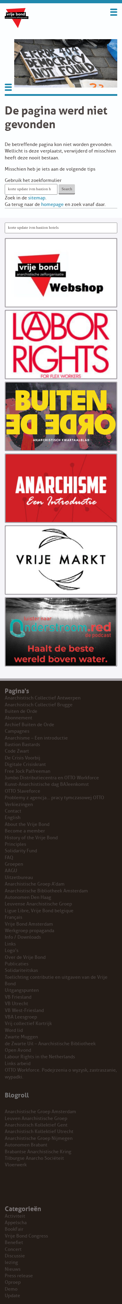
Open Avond (18, 1050)
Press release (19, 1276)
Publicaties (16, 964)
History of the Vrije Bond (31, 838)
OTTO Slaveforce (22, 791)
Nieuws (12, 1269)
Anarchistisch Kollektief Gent (36, 1125)
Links (10, 944)
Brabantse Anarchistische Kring (38, 1152)
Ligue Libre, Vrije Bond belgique (39, 911)
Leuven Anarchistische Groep (36, 1118)
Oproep (13, 1282)
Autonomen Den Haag (28, 897)
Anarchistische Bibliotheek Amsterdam (46, 891)
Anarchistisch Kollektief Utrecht (39, 1132)
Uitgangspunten (22, 990)
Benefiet (14, 1243)
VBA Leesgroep (21, 1017)
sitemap (36, 198)
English (12, 818)
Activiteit (15, 1216)
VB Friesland (18, 997)
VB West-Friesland (24, 1010)
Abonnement (18, 718)
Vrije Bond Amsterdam (29, 924)
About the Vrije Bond (27, 824)
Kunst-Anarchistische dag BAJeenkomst (47, 784)
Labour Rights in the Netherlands (40, 1057)
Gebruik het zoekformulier (33, 180)
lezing (11, 1262)
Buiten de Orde (21, 711)
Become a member (25, 831)
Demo (11, 1289)
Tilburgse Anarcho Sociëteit (34, 1158)
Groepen (14, 864)
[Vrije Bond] (16, 26)
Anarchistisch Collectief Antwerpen (43, 698)
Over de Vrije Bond (25, 957)
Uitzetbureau (19, 878)
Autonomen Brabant (26, 1145)
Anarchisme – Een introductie (36, 738)
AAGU (11, 871)
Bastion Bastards (22, 745)
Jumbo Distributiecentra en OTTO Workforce (52, 778)
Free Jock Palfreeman (27, 771)
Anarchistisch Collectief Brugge (39, 705)
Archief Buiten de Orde (29, 725)
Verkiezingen (19, 805)
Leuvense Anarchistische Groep (38, 904)
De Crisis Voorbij (22, 758)
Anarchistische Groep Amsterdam (40, 1112)
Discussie (15, 1256)
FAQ (9, 858)
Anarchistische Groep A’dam (35, 884)
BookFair (14, 1229)
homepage (52, 204)
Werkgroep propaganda (29, 931)
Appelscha (16, 1223)
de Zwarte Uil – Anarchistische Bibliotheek (50, 1044)
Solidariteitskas (21, 970)
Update (12, 1296)
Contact (13, 811)
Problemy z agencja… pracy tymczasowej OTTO (54, 798)
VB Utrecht (16, 1004)
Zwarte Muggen (21, 1037)
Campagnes (17, 731)
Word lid (14, 1030)
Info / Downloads (23, 937)
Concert (13, 1249)
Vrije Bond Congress (26, 1236)
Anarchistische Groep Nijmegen (39, 1138)
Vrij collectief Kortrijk (28, 1024)
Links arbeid (17, 1064)
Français (13, 917)
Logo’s (11, 951)
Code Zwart (17, 751)
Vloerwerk (16, 1165)
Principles (15, 844)
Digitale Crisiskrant (25, 764)
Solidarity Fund (21, 851)
